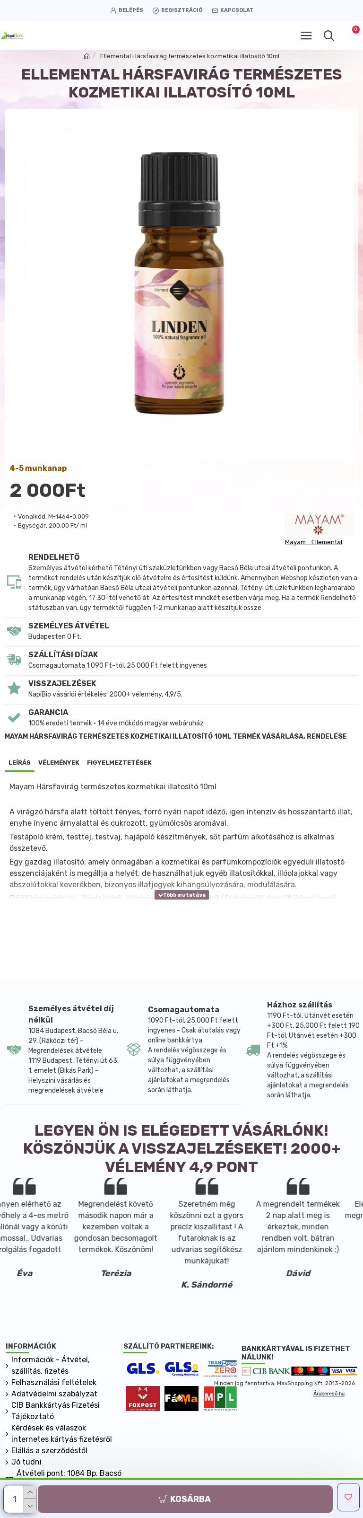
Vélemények (58, 762)
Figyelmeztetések (119, 762)
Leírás (20, 762)
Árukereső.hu (329, 1393)
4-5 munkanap (38, 468)
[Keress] (328, 35)
